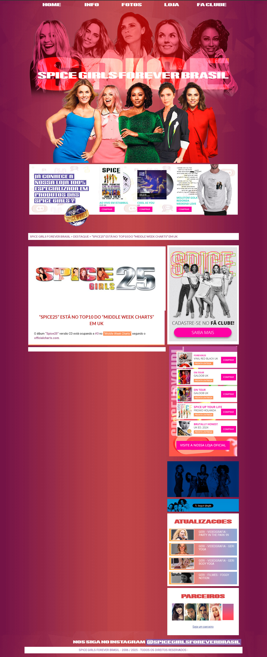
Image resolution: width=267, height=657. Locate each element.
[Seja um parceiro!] (228, 619)
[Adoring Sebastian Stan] (190, 619)
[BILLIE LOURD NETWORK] (203, 619)
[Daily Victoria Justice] (178, 619)
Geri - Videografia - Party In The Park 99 (214, 533)
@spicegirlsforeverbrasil (193, 642)
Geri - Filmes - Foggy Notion (214, 576)
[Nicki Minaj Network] (215, 619)
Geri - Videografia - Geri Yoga (216, 548)
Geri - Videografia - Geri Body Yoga (216, 562)
